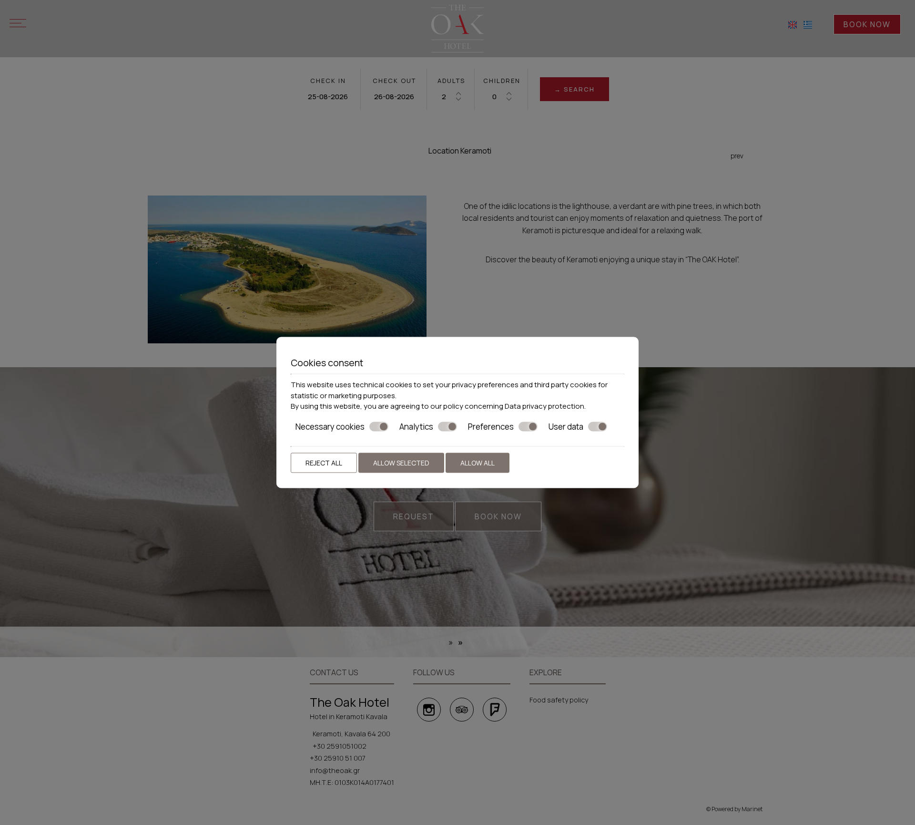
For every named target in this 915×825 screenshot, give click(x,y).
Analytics (416, 426)
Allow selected (401, 462)
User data (566, 426)
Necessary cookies (330, 426)
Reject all (323, 462)
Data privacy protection (544, 406)
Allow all (477, 462)
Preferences (491, 426)
